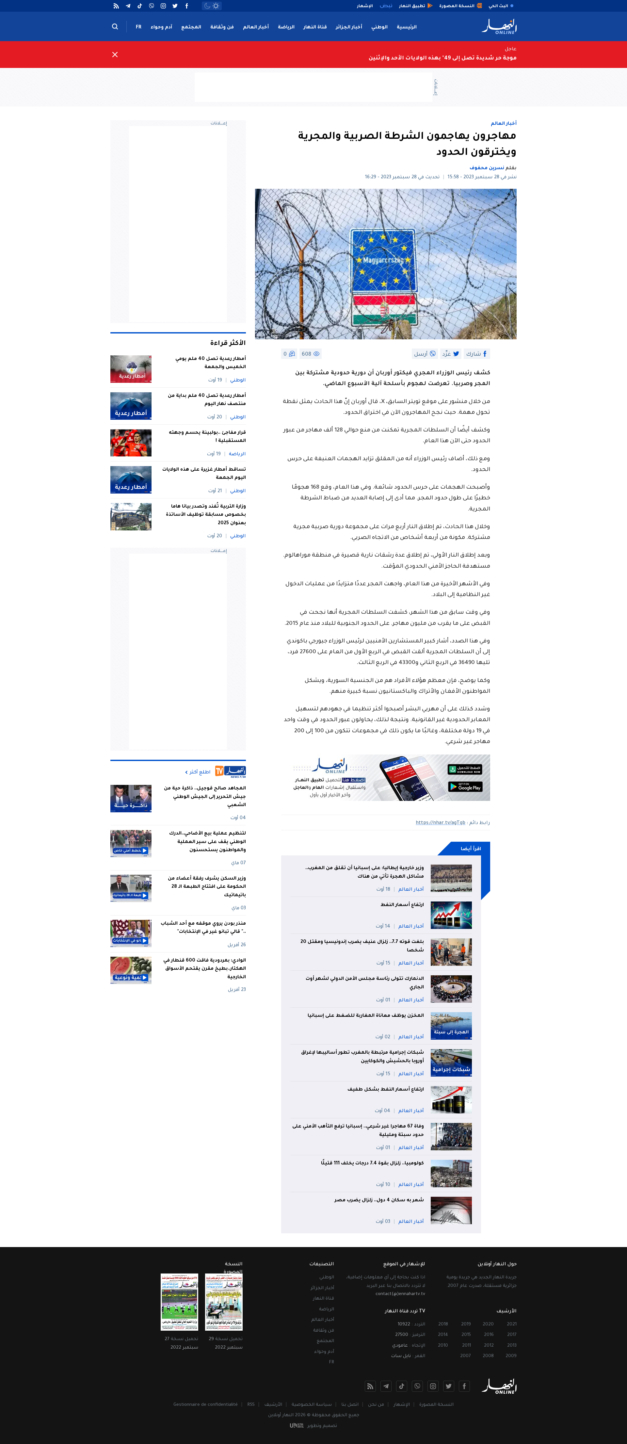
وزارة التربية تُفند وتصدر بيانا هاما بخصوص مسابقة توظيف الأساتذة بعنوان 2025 (206, 515)
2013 (512, 1345)
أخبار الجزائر (349, 27)
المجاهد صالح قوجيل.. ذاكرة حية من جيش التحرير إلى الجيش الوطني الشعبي (205, 797)
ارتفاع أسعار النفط (402, 905)
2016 (489, 1335)
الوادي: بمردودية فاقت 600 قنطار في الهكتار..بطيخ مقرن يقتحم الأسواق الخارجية (204, 969)
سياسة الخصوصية (312, 1405)
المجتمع (191, 27)
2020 (488, 1324)
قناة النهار (315, 27)
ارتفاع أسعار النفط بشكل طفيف (385, 1090)
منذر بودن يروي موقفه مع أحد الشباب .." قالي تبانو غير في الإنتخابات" (203, 928)
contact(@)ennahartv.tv (400, 1294)
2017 (512, 1335)
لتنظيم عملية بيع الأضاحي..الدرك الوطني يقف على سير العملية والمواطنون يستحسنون (207, 842)
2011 (466, 1345)
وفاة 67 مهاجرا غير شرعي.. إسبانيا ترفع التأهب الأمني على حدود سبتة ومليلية (358, 1131)
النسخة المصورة (436, 1405)
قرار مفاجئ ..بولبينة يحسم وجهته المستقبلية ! (207, 437)
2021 (512, 1324)
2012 (489, 1345)
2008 (488, 1356)
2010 (443, 1345)
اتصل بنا (350, 1405)
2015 (466, 1335)
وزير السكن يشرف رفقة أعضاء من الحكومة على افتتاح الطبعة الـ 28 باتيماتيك (207, 887)
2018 (443, 1324)
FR (138, 27)
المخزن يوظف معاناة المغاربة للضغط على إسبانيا (366, 1016)
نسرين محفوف (487, 168)
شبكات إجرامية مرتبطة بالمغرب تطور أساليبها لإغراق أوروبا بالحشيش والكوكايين (362, 1057)
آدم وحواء (161, 27)
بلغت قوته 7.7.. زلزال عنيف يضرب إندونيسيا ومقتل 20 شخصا (362, 946)
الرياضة (286, 27)
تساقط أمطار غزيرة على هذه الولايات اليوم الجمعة (204, 474)
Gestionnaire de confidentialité (205, 1405)
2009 (511, 1356)
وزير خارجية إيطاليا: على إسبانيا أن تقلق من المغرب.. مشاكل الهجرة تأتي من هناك (364, 873)
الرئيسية (407, 27)
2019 (466, 1324)
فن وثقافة (222, 27)
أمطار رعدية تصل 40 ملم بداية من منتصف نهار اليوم (207, 400)
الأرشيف (273, 1405)
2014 (443, 1335)
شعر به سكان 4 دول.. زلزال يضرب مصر (379, 1200)
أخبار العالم (256, 27)
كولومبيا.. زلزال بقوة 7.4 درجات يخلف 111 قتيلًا (372, 1163)
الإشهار (402, 1405)
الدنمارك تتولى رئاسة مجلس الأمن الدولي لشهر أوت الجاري (365, 983)
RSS (251, 1405)
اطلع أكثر (200, 772)
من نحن (376, 1405)
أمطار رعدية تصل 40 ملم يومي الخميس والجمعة (210, 363)
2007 (465, 1356)
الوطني (379, 27)
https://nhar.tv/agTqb (440, 823)
